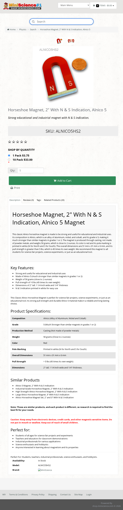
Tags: (39, 200)
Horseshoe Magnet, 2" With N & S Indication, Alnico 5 (65, 29)
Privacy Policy (38, 494)
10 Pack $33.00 (22, 159)
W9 (3, 494)
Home (12, 29)
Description (14, 200)
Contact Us (65, 494)
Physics (22, 29)
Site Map (78, 494)
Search (33, 29)
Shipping (52, 494)
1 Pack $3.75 (21, 155)
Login (89, 494)
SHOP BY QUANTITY (21, 150)
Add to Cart (64, 180)
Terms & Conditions (18, 494)
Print (16, 188)
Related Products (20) (54, 200)
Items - (104, 5)
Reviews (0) (28, 200)
